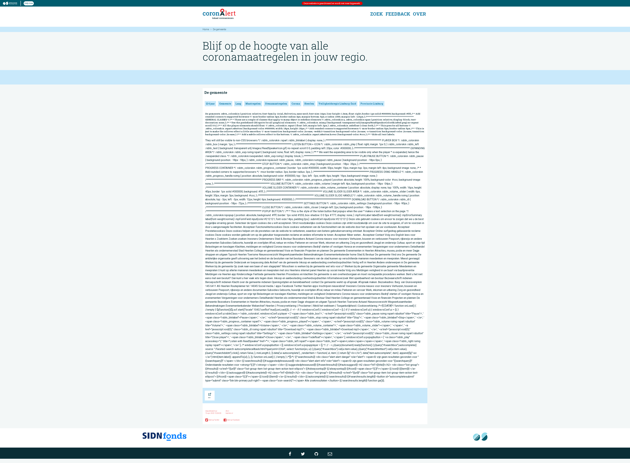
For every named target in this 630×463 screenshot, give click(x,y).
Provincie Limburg (371, 103)
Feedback (398, 14)
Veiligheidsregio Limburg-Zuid (337, 103)
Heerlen (309, 103)
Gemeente (225, 103)
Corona (296, 103)
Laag (238, 103)
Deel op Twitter (214, 420)
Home (206, 29)
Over (419, 14)
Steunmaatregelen (276, 103)
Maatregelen (253, 103)
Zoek (376, 14)
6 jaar (211, 103)
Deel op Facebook (233, 420)
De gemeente (215, 92)
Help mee (28, 3)
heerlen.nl (229, 413)
